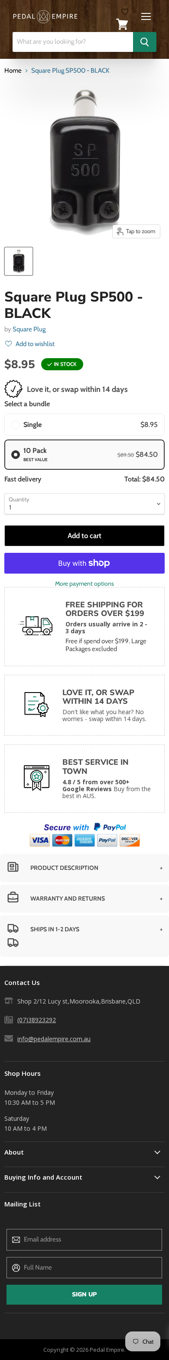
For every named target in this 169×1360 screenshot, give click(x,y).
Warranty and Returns (67, 898)
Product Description (64, 868)
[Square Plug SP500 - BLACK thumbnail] (18, 261)
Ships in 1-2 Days (54, 929)
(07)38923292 (36, 1020)
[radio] (84, 425)
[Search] (144, 42)
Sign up (84, 1294)
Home (13, 70)
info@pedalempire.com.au (54, 1039)
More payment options (84, 583)
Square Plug (29, 329)
